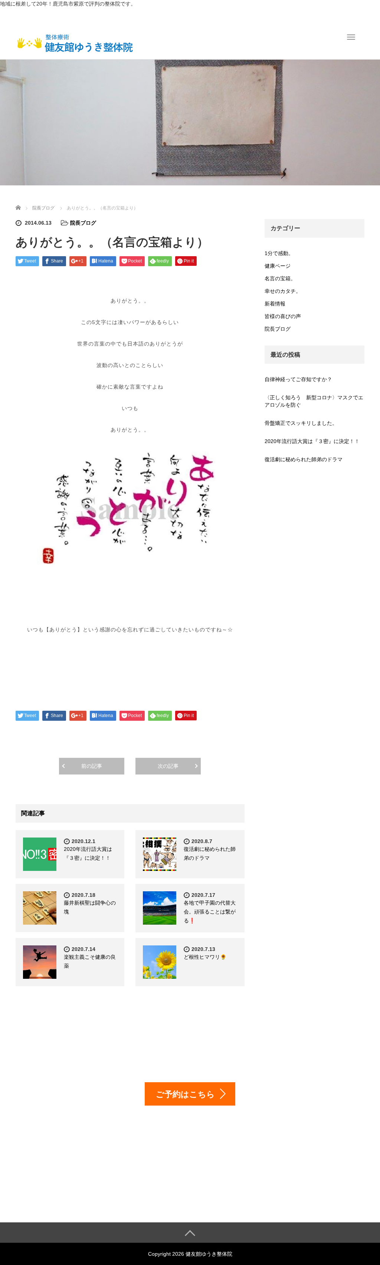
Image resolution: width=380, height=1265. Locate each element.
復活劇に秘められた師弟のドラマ (304, 459)
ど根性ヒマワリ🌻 (205, 957)
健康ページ (278, 266)
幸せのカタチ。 (283, 291)
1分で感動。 (279, 253)
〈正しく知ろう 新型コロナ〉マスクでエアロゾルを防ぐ (314, 401)
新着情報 (275, 304)
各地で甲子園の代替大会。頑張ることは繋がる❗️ (210, 912)
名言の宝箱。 (280, 278)
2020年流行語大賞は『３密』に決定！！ (312, 441)
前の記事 (91, 766)
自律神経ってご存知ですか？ (298, 379)
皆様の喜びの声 (283, 316)
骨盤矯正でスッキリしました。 (301, 423)
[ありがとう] (130, 508)
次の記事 (168, 766)
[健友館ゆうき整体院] (75, 42)
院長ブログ (83, 223)
